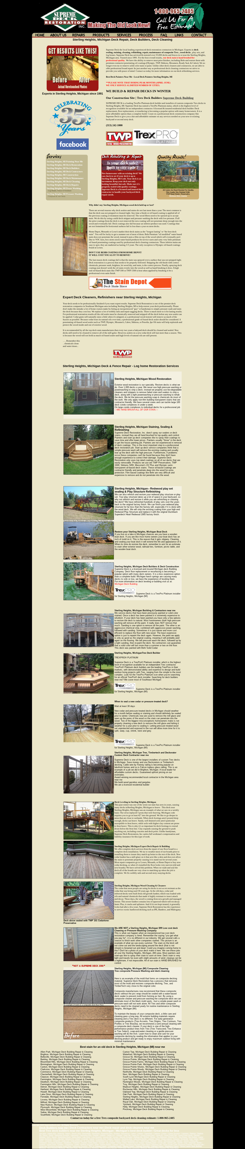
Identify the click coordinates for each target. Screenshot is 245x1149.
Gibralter (119, 1135)
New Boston (183, 1137)
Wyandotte (76, 1142)
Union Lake (43, 1146)
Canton (133, 1133)
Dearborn (193, 1133)
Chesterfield (148, 1133)
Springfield (43, 1142)
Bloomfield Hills (106, 1133)
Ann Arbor (42, 1133)
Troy (137, 1141)
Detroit (45, 1135)
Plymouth (84, 1139)
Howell (54, 1137)
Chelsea (122, 1144)
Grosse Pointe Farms (148, 1135)
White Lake (194, 1141)
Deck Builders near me (53, 1127)
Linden (76, 1144)
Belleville (61, 1133)
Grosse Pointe (51, 1144)
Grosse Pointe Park (170, 1135)
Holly (48, 1137)
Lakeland (151, 1139)
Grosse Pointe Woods (185, 1135)
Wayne (165, 1144)
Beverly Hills (76, 1133)
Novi (54, 1139)
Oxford (77, 1139)
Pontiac (91, 1139)
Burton (199, 1142)
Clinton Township (174, 1133)
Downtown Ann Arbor (133, 1144)
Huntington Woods (64, 1137)
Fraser (124, 1142)
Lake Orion (86, 1137)
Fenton (118, 1142)
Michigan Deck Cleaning (178, 196)
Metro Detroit (146, 1144)
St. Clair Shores (89, 1141)
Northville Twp (133, 1142)
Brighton (117, 1133)
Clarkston (157, 1133)
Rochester (117, 1139)
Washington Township (61, 1135)
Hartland (197, 1135)
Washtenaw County (172, 1146)
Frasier (42, 1139)
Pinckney (102, 1142)
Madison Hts (138, 1137)
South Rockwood (76, 1141)
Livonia (115, 1137)
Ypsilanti (84, 1142)
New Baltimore (162, 1137)
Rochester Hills (127, 1139)
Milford (146, 1137)
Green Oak (127, 1135)
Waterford (153, 1141)
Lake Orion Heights (140, 1139)
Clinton (163, 1133)
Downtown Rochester (55, 1142)
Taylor (111, 1141)
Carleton (140, 1133)
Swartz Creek (172, 1144)
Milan (97, 1144)
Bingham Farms (151, 1142)
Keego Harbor (76, 1137)
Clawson (115, 1144)
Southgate (48, 1141)
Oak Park (61, 1139)
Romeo (141, 1142)
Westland (179, 1141)
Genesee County (101, 1146)
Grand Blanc (67, 1146)
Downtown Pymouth (185, 1144)
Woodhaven (67, 1142)
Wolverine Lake (198, 1144)
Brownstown (125, 1133)
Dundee (180, 1142)
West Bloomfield (169, 1141)
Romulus (176, 1139)
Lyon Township (96, 1137)
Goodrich (42, 1144)
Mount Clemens (166, 1139)
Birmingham (86, 1133)
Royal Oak (184, 1139)
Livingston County (115, 1146)
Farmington (74, 1135)
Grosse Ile (159, 1135)
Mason (157, 1139)
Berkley (67, 1133)
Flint (191, 1139)
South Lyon (65, 1141)
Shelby (41, 1141)
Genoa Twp (135, 1135)
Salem (196, 1139)
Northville (48, 1139)
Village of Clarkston (128, 1141)
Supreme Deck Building (178, 98)
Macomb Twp (172, 1137)
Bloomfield (96, 1133)
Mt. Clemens (110, 1142)
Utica (185, 1142)
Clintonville (69, 1144)
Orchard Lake (171, 1142)
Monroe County (128, 1146)
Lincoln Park (107, 1137)
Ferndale (95, 1135)
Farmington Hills (86, 1135)
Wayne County (185, 1146)
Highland (42, 1137)
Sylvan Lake (162, 1142)
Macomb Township (126, 1137)
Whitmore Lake (157, 1144)
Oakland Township (143, 1146)
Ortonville (192, 1142)
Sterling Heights (105, 1144)
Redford (110, 1139)
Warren (160, 1141)
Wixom (186, 1141)
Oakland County (157, 1146)
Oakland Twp (69, 1139)
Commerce (184, 1133)
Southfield (56, 1141)
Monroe (152, 1137)
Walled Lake (145, 1141)
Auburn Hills (51, 1133)
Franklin (103, 1135)
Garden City (111, 1135)
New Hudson (192, 1137)
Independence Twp (102, 1141)
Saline (202, 1139)
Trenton (117, 1141)
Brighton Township (86, 1144)
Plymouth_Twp (101, 1139)
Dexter (51, 1135)
